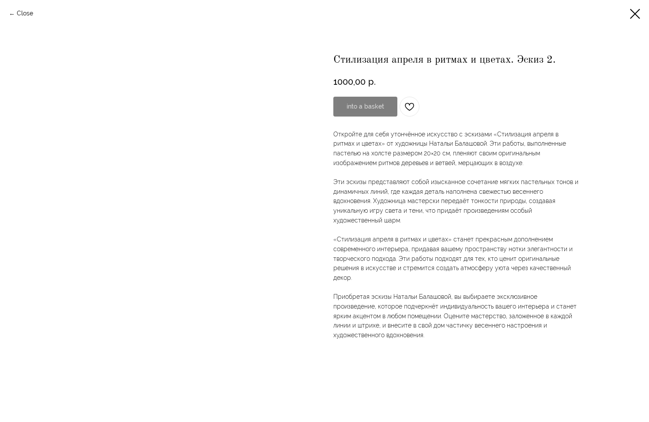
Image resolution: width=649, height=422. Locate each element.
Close (25, 13)
